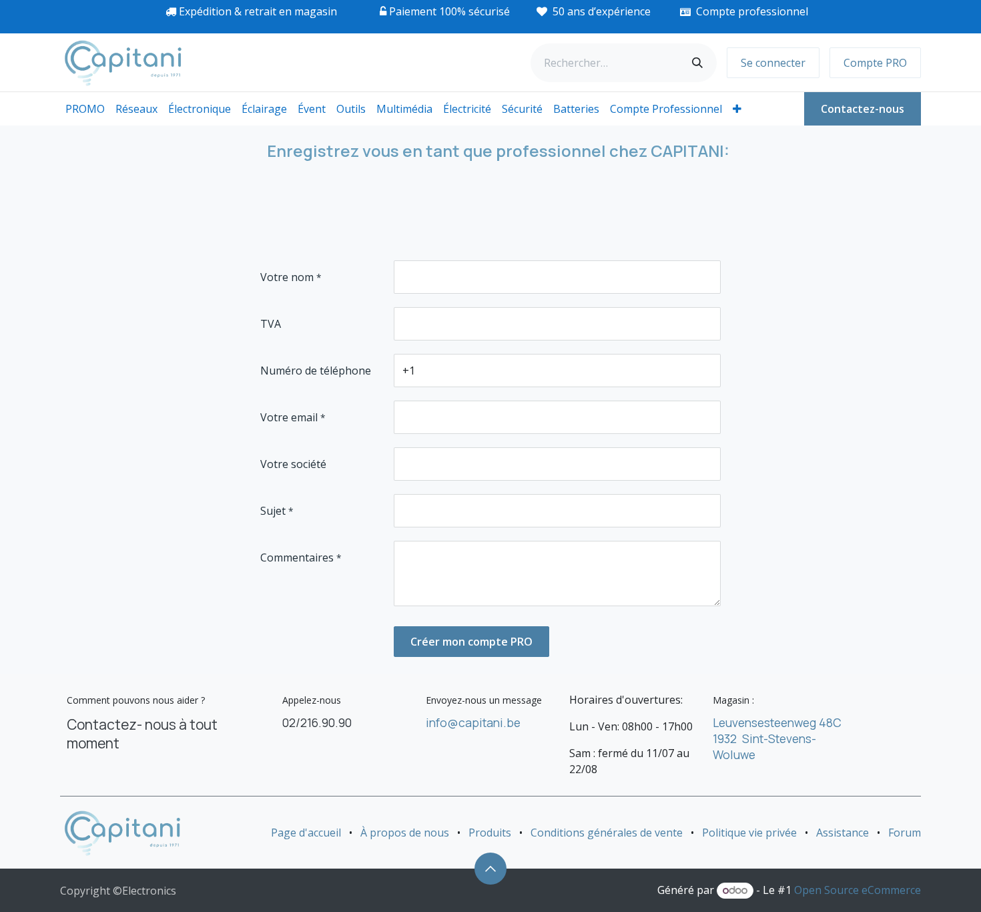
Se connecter (773, 62)
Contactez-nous (862, 108)
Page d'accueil (306, 832)
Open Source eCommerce (857, 890)
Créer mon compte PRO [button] (471, 641)
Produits (489, 832)
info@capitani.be (473, 722)
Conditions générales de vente (607, 832)
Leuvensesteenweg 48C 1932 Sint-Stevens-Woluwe (777, 738)
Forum (904, 832)
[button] (490, 869)
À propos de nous (404, 832)
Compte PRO (875, 62)
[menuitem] (85, 108)
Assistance (842, 832)
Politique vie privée (749, 832)
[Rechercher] (697, 62)
